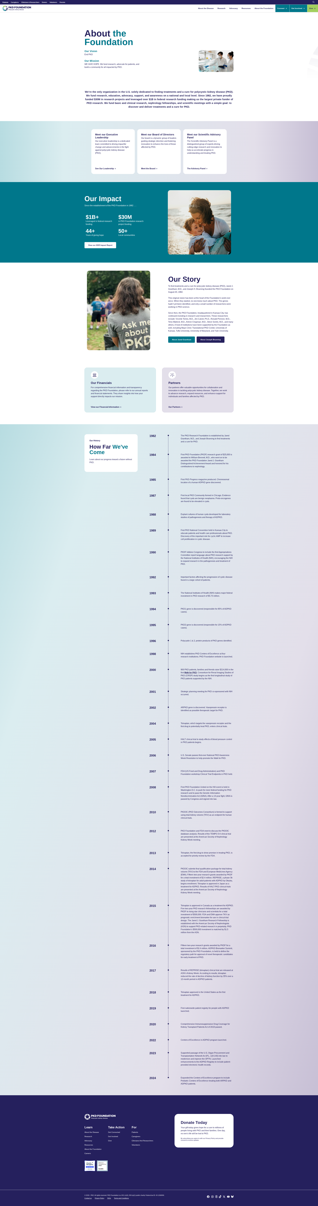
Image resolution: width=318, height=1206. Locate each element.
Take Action (116, 1127)
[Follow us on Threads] (216, 1197)
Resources (246, 8)
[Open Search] (314, 2)
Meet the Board (148, 169)
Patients (5, 2)
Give (311, 8)
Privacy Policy (99, 1198)
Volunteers (53, 2)
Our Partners (174, 407)
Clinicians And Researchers (142, 1141)
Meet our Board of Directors (157, 134)
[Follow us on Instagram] (212, 1197)
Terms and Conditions (121, 1198)
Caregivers (15, 2)
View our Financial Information (105, 407)
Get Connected (114, 1132)
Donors (44, 2)
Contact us (88, 1198)
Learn (88, 1127)
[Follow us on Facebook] (208, 1197)
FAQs (109, 1198)
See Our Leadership (104, 169)
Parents (62, 2)
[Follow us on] (232, 1197)
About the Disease (206, 8)
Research (221, 8)
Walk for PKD (190, 673)
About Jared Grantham (181, 340)
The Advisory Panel (196, 169)
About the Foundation (264, 8)
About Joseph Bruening (210, 340)
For (134, 1127)
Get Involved (297, 8)
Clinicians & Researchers (30, 2)
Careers (87, 1153)
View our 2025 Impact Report (100, 245)
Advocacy (233, 8)
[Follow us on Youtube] (228, 1197)
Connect (281, 8)
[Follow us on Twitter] (224, 1197)
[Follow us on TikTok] (220, 1197)
